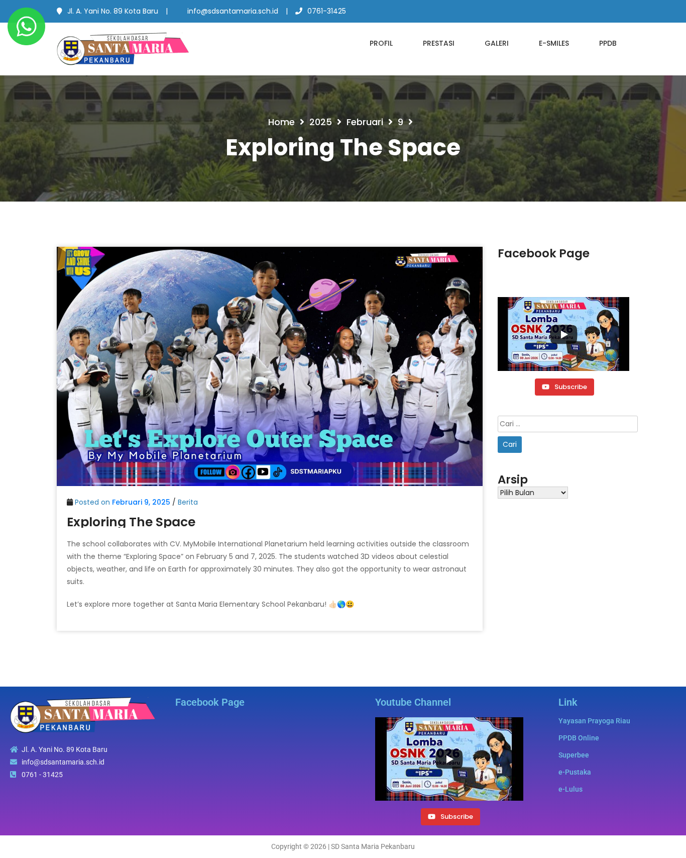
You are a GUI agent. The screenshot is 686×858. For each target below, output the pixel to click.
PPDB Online (578, 738)
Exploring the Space (131, 522)
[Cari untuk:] (568, 424)
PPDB (608, 43)
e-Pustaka (574, 772)
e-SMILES (554, 43)
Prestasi (438, 43)
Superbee (573, 755)
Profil (381, 43)
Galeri (497, 43)
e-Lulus (570, 789)
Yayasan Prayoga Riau (594, 721)
